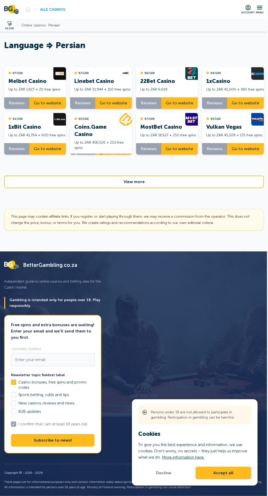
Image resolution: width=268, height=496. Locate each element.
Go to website (47, 103)
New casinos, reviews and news (46, 403)
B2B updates (29, 411)
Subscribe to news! (53, 440)
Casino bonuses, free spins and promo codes (52, 385)
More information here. (183, 457)
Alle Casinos (52, 9)
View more (134, 181)
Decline (163, 473)
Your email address (26, 349)
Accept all (223, 473)
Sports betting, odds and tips (43, 395)
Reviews (17, 103)
